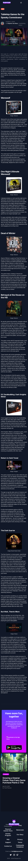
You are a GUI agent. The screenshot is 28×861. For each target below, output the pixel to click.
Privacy (20, 839)
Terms (20, 842)
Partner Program (8, 834)
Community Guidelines (20, 846)
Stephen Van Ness (12, 23)
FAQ (8, 839)
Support (8, 842)
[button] (20, 2)
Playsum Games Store (8, 830)
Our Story (20, 834)
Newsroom (20, 830)
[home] (6, 3)
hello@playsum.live (17, 851)
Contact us (8, 846)
